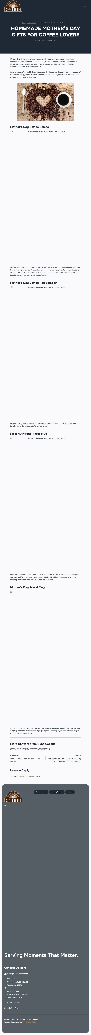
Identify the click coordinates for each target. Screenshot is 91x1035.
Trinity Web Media (29, 1022)
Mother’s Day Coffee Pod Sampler (33, 283)
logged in (23, 776)
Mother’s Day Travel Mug (27, 587)
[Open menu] (85, 6)
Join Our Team (13, 1008)
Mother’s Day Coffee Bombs (29, 127)
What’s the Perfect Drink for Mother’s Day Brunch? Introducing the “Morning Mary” (64, 758)
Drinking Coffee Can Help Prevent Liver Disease (25, 758)
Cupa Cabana (41, 40)
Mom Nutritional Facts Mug (28, 434)
